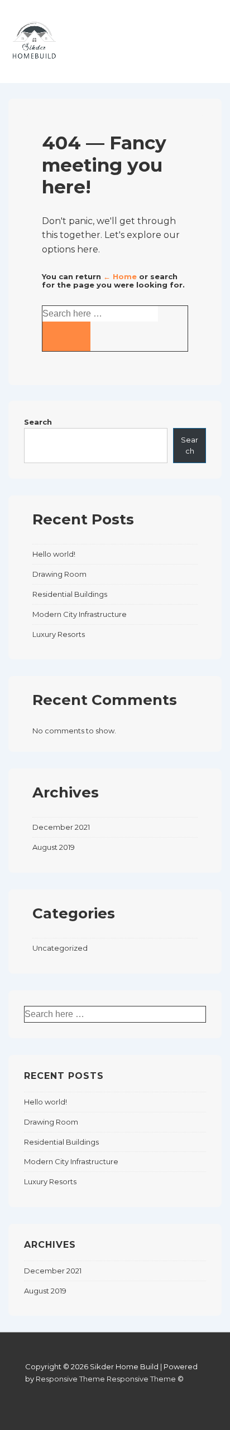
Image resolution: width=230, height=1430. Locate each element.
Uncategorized (60, 947)
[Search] (66, 336)
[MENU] (198, 50)
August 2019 (53, 847)
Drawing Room (59, 574)
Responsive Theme (70, 1378)
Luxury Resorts (58, 634)
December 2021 (61, 827)
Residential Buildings (69, 594)
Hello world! (53, 553)
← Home (120, 276)
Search (38, 421)
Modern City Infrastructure (79, 614)
